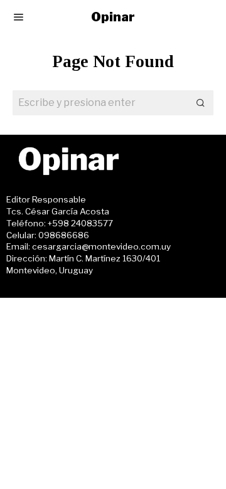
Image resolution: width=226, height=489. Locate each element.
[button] (200, 102)
